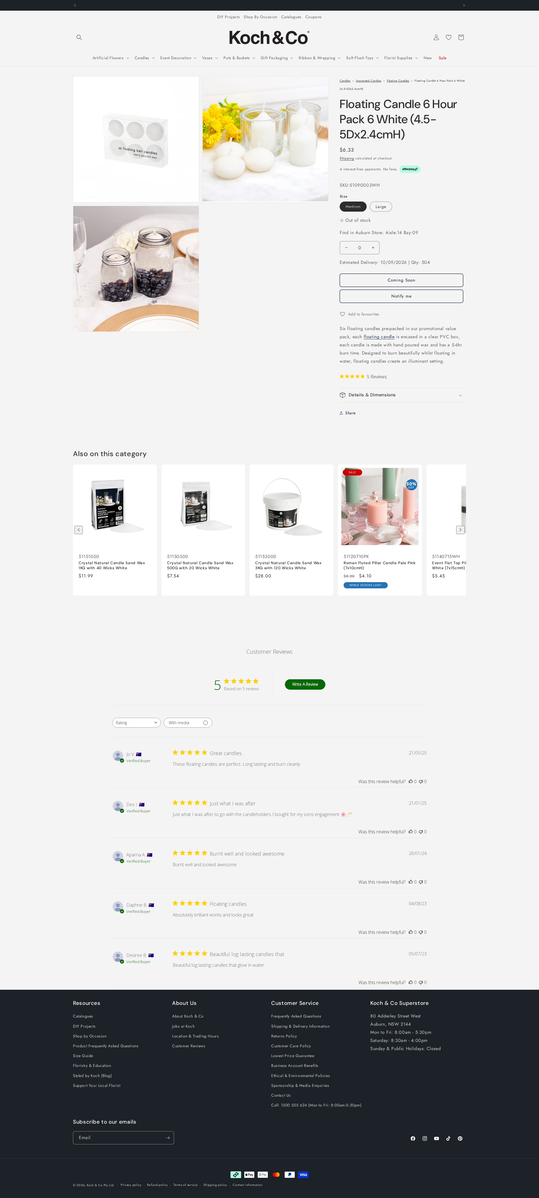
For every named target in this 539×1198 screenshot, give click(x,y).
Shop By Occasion (260, 17)
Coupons (313, 17)
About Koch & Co (188, 1016)
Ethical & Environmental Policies (300, 1075)
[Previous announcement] (75, 5)
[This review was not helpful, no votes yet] (421, 781)
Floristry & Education (92, 1065)
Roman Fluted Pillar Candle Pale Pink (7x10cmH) (380, 565)
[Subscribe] (167, 1137)
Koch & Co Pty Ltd (100, 1185)
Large (381, 206)
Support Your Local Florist (96, 1085)
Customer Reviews (188, 1046)
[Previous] (78, 530)
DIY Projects (228, 17)
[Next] (460, 530)
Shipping (347, 158)
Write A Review (305, 684)
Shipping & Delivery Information (300, 1026)
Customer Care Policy (291, 1046)
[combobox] (136, 723)
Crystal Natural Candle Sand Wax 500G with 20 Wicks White (200, 565)
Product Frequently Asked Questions (105, 1046)
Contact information (247, 1185)
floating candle (379, 336)
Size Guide (83, 1055)
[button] (79, 37)
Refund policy (157, 1185)
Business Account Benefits (294, 1065)
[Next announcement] (464, 5)
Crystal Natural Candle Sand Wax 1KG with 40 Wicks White (112, 565)
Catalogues (291, 17)
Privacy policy (131, 1185)
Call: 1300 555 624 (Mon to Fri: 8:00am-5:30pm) (316, 1105)
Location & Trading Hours (195, 1036)
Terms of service (185, 1185)
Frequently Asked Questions (296, 1016)
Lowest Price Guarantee (292, 1055)
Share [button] (350, 413)
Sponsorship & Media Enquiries (300, 1085)
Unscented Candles (368, 81)
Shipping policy (215, 1185)
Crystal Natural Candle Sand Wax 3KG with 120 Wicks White (288, 565)
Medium (356, 208)
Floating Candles (398, 81)
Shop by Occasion (90, 1036)
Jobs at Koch (183, 1026)
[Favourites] (448, 37)
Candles (345, 81)
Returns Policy (284, 1036)
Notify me (401, 296)
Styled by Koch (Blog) (92, 1075)
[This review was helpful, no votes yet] (411, 781)
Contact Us (281, 1095)
